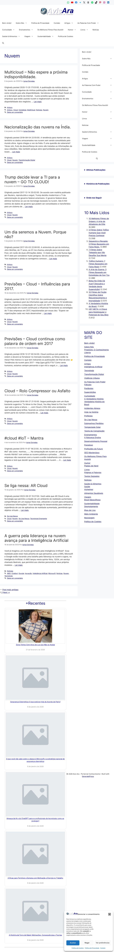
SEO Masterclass (91, 453)
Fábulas (87, 385)
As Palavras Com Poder (86, 23)
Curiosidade (7, 30)
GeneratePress (88, 776)
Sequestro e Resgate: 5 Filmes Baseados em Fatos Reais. (99, 244)
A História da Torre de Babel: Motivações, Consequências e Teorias (35, 935)
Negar (87, 943)
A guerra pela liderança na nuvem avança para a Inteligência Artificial (36, 538)
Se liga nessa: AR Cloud (26, 485)
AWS (9, 573)
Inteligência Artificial (40, 573)
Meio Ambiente (91, 514)
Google (21, 573)
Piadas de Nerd (91, 466)
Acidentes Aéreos (92, 408)
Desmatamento (91, 506)
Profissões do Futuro (93, 449)
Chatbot (14, 573)
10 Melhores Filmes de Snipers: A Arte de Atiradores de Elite (99, 221)
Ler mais (38, 101)
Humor (70, 30)
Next (6, 592)
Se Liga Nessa (12, 516)
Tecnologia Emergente (38, 518)
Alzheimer (88, 489)
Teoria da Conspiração (94, 431)
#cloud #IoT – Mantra (24, 438)
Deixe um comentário (15, 112)
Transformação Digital (27, 160)
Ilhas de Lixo (90, 510)
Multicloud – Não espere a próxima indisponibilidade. (36, 74)
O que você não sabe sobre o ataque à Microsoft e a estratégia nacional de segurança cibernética (35, 760)
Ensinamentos (24, 30)
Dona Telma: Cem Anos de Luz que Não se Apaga (35, 645)
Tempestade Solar (92, 427)
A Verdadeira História (94, 399)
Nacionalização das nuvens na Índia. (37, 127)
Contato (102, 948)
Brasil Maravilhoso (92, 500)
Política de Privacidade (92, 948)
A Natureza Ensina (92, 437)
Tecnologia (8, 576)
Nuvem (45, 110)
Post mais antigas (10, 590)
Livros (82, 30)
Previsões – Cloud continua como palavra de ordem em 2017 (34, 341)
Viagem (27, 36)
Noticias (96, 30)
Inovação (28, 573)
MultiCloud (31, 110)
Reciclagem (89, 518)
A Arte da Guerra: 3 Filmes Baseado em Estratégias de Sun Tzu (99, 272)
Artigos (67, 23)
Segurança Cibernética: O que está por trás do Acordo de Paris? (35, 702)
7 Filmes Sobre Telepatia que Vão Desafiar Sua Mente (97, 253)
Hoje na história (91, 412)
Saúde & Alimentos (9, 36)
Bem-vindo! (6, 23)
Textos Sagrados (91, 476)
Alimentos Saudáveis (93, 493)
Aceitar (73, 943)
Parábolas (88, 388)
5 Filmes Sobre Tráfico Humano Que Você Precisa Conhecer (99, 233)
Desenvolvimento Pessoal (95, 441)
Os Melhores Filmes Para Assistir (50, 30)
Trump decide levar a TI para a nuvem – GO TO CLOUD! (32, 179)
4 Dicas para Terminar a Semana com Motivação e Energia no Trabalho (35, 878)
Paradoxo (88, 445)
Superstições (90, 392)
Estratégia (22, 110)
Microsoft (52, 573)
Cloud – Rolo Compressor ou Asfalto (37, 390)
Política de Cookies (78, 948)
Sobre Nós (20, 23)
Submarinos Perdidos (94, 423)
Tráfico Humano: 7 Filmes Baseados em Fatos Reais (98, 264)
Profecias (88, 416)
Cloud (15, 110)
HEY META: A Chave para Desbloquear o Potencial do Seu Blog (98, 312)
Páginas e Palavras (92, 472)
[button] (109, 914)
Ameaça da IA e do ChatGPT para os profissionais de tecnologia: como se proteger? (35, 819)
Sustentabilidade (44, 36)
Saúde (87, 486)
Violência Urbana (92, 378)
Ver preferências (102, 943)
